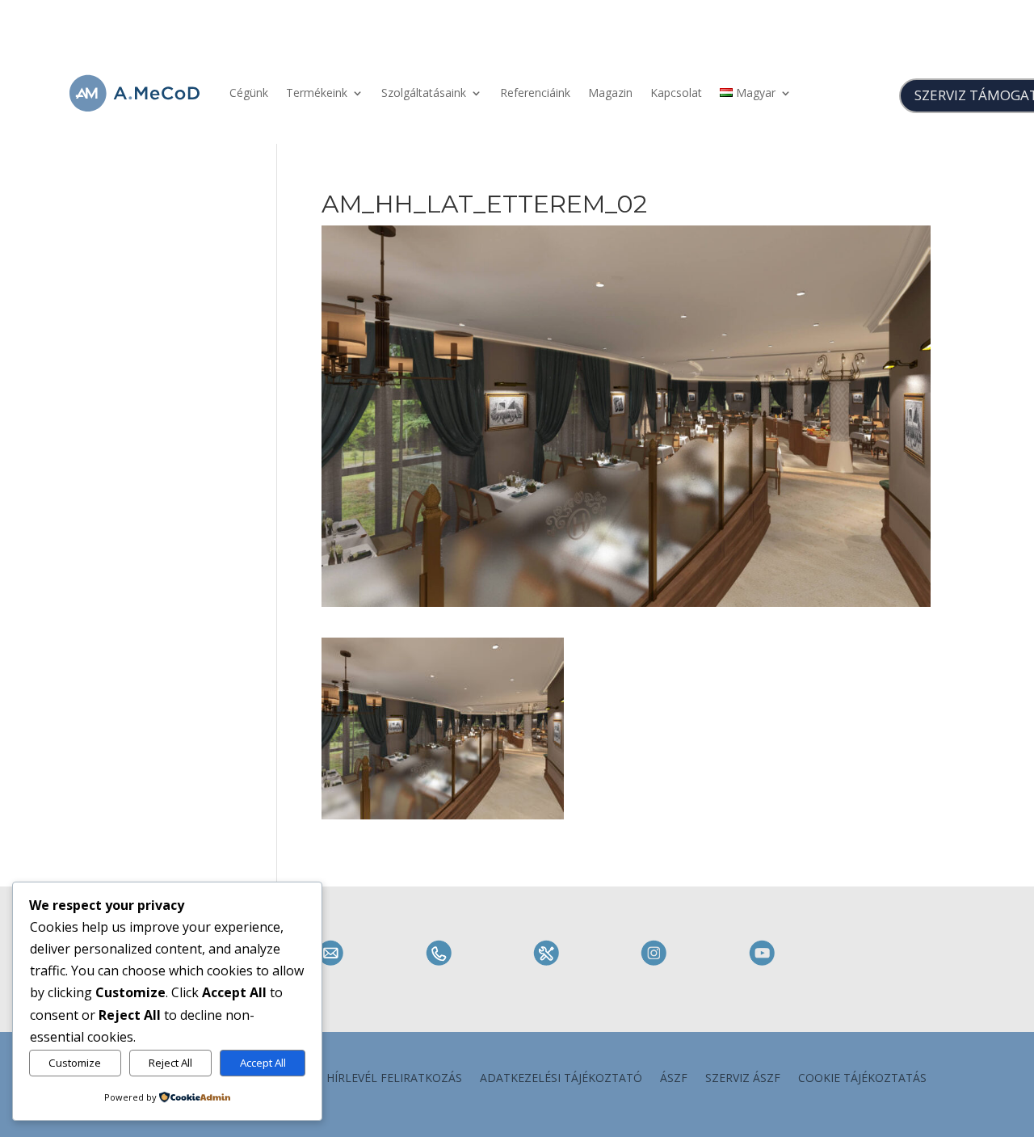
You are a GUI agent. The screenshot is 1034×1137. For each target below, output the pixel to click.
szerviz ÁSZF (742, 1078)
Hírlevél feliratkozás (394, 1078)
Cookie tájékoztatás (862, 1078)
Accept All (263, 1062)
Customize (74, 1062)
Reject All (170, 1062)
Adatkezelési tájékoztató (561, 1078)
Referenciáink (535, 92)
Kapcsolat (676, 92)
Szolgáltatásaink (423, 92)
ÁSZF (673, 1078)
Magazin (610, 92)
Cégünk (248, 92)
